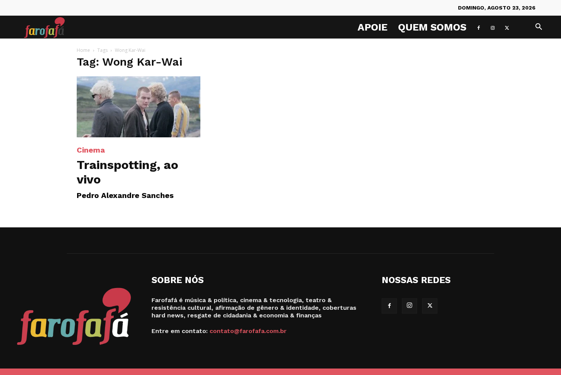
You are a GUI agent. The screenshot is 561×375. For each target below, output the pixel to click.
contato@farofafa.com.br (248, 331)
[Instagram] (492, 27)
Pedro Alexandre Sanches (125, 195)
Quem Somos (432, 27)
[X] (507, 27)
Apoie (372, 27)
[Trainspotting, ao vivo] (138, 106)
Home (83, 50)
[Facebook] (478, 27)
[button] (538, 27)
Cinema (91, 150)
